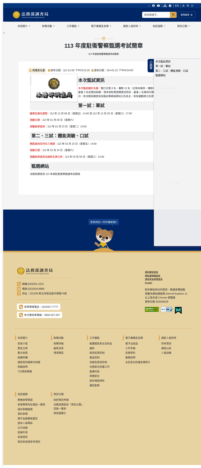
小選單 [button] (150, 65)
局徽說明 (23, 366)
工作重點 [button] (72, 26)
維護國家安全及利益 (101, 343)
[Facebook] (153, 5)
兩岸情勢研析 (97, 380)
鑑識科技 (95, 371)
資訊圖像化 (60, 413)
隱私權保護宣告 (152, 275)
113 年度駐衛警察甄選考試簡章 (103, 54)
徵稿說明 (130, 357)
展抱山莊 (166, 348)
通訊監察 (95, 385)
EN (177, 5)
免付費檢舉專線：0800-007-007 (42, 315)
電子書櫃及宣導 (134, 338)
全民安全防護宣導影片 (137, 362)
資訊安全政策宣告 (154, 279)
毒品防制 (95, 357)
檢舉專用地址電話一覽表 (31, 404)
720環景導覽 (25, 371)
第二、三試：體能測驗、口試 (171, 70)
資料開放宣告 (151, 272)
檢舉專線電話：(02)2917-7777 (41, 307)
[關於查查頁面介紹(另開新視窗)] (103, 235)
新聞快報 (59, 343)
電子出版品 (131, 343)
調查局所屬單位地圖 (29, 362)
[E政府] (179, 310)
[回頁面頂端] (192, 459)
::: (149, 5)
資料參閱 (23, 413)
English (148, 283)
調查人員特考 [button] (131, 26)
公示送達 (23, 427)
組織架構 (23, 357)
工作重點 (95, 338)
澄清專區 (59, 352)
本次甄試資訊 (163, 61)
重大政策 (23, 352)
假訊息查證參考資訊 (29, 441)
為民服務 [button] (158, 26)
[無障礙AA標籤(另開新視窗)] (153, 310)
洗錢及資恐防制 (98, 362)
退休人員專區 (25, 423)
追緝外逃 (23, 432)
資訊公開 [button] (182, 26)
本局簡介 (23, 338)
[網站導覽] (165, 5)
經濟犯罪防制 (97, 352)
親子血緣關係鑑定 (28, 418)
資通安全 (95, 376)
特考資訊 (166, 343)
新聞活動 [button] (47, 26)
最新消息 (59, 348)
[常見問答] (170, 5)
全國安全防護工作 (100, 366)
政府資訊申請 (61, 400)
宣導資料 (130, 352)
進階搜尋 (185, 14)
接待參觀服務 (25, 409)
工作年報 (130, 348)
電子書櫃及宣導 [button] (100, 26)
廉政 (92, 348)
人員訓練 (166, 352)
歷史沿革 (23, 348)
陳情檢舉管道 (25, 400)
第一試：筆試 (163, 66)
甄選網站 (160, 75)
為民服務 (23, 394)
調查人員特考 (168, 338)
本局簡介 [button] (23, 26)
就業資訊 (23, 437)
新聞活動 (59, 338)
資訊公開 (59, 394)
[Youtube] (158, 5)
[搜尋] (173, 15)
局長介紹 (23, 343)
